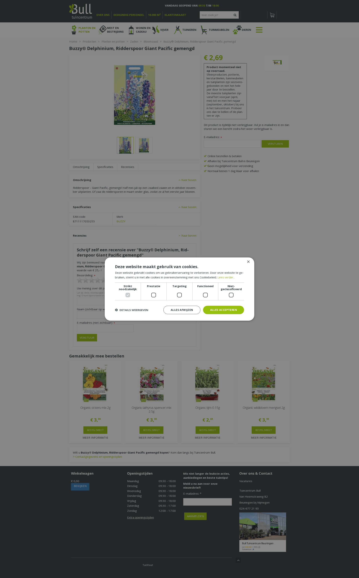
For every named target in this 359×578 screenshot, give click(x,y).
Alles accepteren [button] (223, 310)
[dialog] (179, 289)
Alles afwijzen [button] (182, 310)
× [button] (248, 261)
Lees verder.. (225, 277)
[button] (131, 310)
